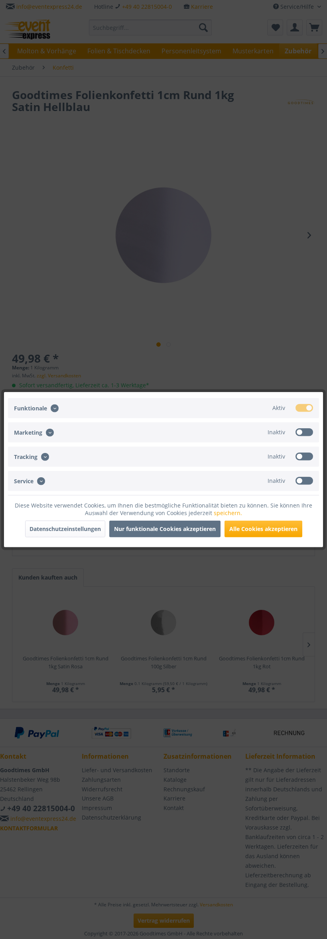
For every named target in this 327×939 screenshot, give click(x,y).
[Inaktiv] (304, 432)
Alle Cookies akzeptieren (263, 529)
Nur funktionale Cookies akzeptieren (165, 529)
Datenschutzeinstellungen (65, 529)
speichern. (228, 513)
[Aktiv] (304, 408)
